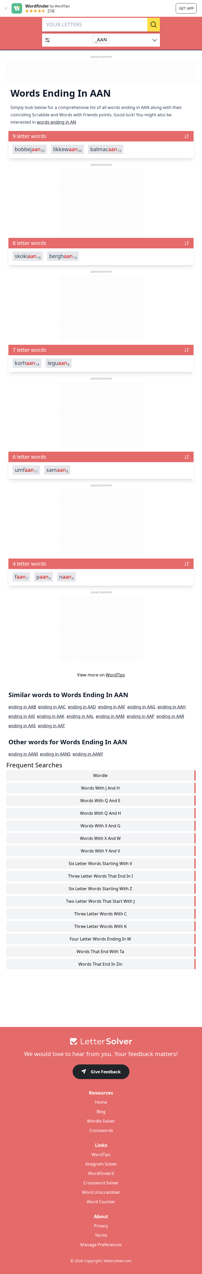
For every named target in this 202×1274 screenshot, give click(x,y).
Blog (101, 1111)
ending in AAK (50, 716)
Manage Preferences (101, 1245)
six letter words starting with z (100, 889)
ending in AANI (23, 754)
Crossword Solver (101, 1183)
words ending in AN (56, 122)
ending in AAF (111, 707)
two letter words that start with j (100, 901)
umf (26, 470)
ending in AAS (22, 726)
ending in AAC (52, 707)
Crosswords (101, 1130)
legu (58, 363)
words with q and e (100, 800)
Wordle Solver (101, 1121)
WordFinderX (101, 1173)
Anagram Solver (101, 1164)
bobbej (30, 149)
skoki (28, 256)
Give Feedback (106, 1072)
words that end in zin (100, 964)
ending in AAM (110, 716)
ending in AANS (55, 754)
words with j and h (100, 788)
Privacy (101, 1226)
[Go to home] (101, 1041)
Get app (186, 8)
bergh (63, 256)
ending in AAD (82, 707)
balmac (105, 149)
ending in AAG (141, 707)
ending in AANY (88, 754)
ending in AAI (21, 716)
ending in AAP (140, 716)
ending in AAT (51, 726)
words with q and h (100, 813)
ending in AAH (172, 707)
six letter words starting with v (100, 863)
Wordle (100, 775)
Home (101, 1102)
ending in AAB (22, 707)
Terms (101, 1235)
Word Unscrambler (101, 1192)
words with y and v (100, 851)
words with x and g (100, 826)
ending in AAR (170, 716)
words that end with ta (100, 951)
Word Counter (101, 1202)
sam (57, 470)
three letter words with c (100, 914)
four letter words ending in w (100, 939)
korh (27, 363)
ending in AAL (80, 716)
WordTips (115, 675)
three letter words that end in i (100, 876)
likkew (67, 149)
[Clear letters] (141, 24)
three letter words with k (100, 926)
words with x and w (100, 838)
